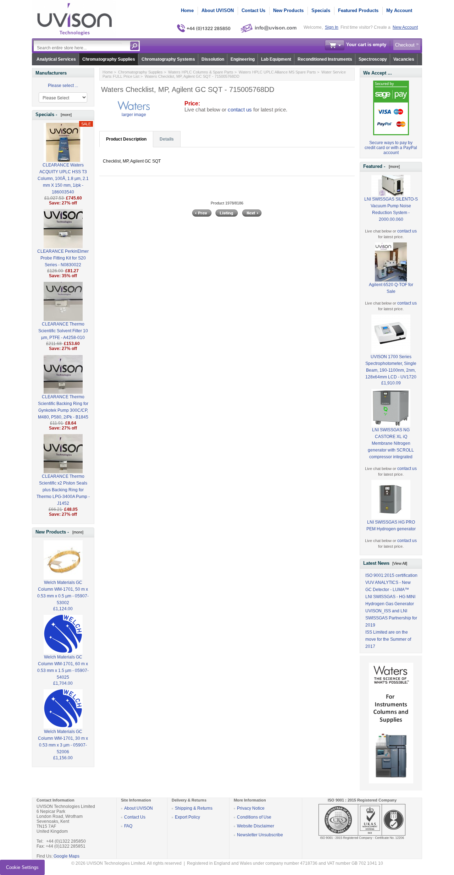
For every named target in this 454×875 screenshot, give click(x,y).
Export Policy (187, 817)
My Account (399, 10)
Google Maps (66, 856)
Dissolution (212, 59)
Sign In (331, 27)
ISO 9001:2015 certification (391, 575)
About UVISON (217, 10)
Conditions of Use (254, 817)
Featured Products (358, 10)
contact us (240, 110)
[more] (65, 115)
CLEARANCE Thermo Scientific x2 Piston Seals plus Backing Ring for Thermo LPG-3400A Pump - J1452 (63, 490)
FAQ (128, 826)
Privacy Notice (251, 808)
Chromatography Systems (168, 59)
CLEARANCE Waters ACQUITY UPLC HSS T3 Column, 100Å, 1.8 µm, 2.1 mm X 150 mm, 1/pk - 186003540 (63, 179)
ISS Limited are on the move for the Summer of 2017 (388, 639)
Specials (320, 10)
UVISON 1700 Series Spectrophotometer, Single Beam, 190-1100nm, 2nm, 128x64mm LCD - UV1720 (390, 366)
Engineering (243, 59)
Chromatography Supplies (108, 59)
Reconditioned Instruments (325, 59)
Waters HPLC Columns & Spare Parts (200, 72)
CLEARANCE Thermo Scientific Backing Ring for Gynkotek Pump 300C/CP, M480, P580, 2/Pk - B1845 (63, 407)
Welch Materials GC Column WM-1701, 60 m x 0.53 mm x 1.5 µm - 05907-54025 (63, 667)
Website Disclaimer (255, 826)
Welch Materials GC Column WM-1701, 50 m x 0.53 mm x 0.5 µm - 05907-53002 (63, 592)
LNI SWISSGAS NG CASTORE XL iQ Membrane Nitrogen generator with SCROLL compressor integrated (391, 443)
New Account (405, 27)
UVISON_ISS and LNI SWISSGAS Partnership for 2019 (391, 618)
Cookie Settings (22, 867)
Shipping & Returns (193, 808)
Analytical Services (56, 59)
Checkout (405, 45)
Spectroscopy (373, 59)
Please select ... (63, 85)
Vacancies (403, 59)
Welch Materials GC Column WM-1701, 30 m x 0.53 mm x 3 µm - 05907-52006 (63, 741)
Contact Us (253, 10)
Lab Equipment (276, 59)
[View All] (399, 563)
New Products (288, 10)
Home (187, 10)
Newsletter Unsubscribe (260, 834)
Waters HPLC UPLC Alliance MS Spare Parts (277, 72)
